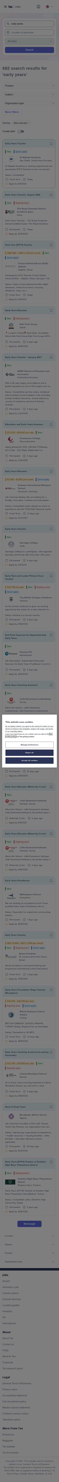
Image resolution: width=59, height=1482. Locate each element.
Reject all (29, 752)
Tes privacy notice (27, 737)
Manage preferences (29, 745)
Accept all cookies (29, 760)
